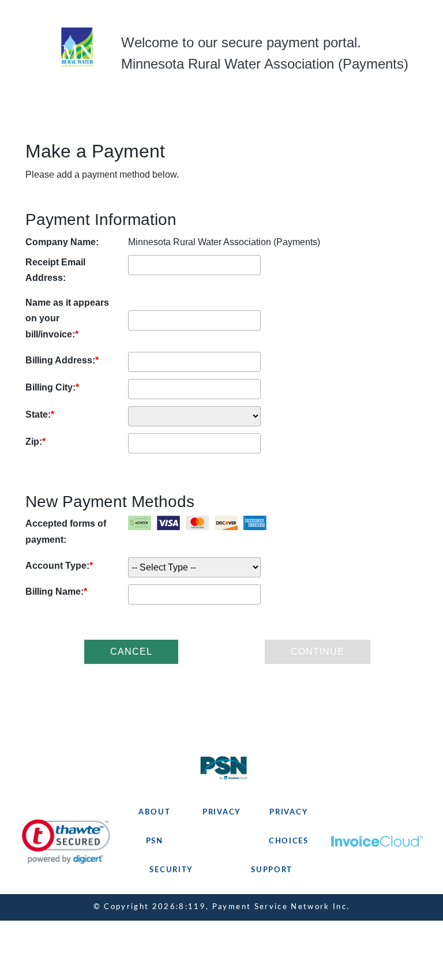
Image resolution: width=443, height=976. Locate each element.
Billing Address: (60, 360)
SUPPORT (271, 870)
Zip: (33, 441)
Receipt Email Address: (55, 270)
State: (38, 414)
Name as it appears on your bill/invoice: (67, 318)
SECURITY (171, 870)
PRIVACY (221, 812)
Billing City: (50, 387)
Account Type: (57, 565)
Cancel (131, 651)
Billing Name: (54, 591)
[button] (66, 842)
